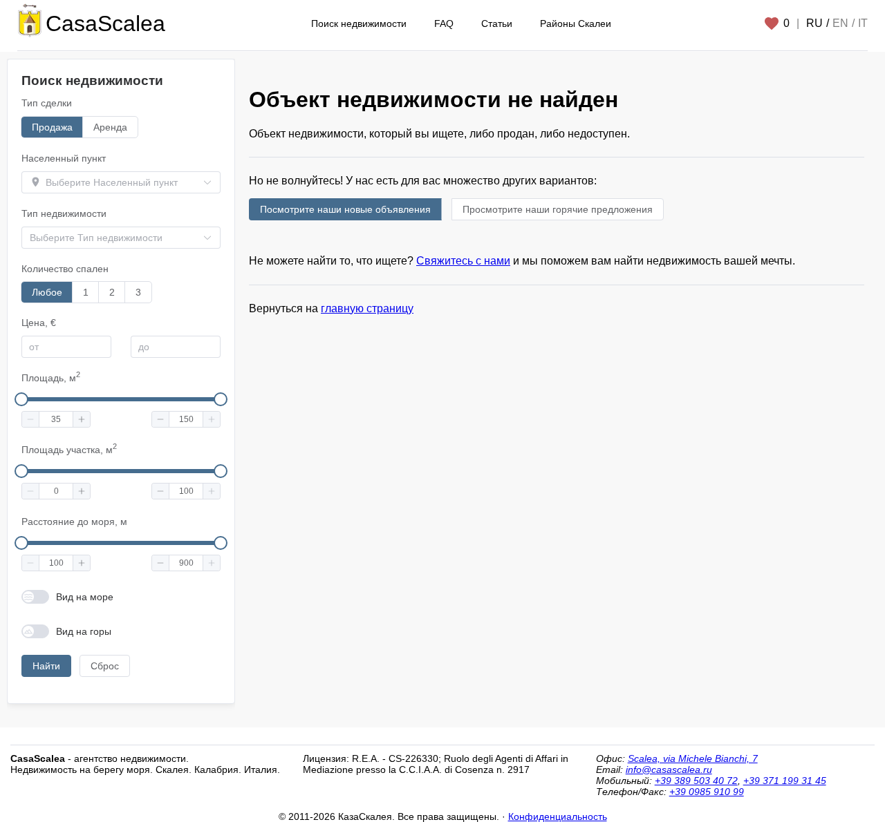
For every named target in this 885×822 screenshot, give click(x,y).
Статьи (496, 23)
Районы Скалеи (575, 23)
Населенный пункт (63, 158)
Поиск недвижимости (359, 23)
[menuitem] (358, 23)
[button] (30, 419)
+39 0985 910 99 (706, 791)
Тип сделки (46, 102)
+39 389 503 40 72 (696, 780)
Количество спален (65, 268)
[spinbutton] (56, 419)
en (840, 23)
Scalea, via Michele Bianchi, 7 (693, 758)
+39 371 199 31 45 (784, 780)
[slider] (21, 399)
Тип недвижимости (63, 213)
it (863, 23)
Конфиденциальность (557, 816)
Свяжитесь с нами (463, 261)
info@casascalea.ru (669, 769)
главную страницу (367, 308)
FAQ (444, 23)
